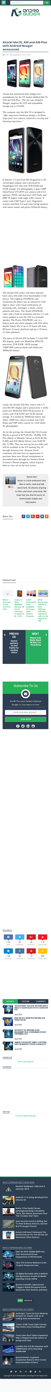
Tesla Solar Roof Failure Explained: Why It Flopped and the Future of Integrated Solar (32, 1338)
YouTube (25, 1001)
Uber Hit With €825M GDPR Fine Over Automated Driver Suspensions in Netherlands (30, 1254)
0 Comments (26, 55)
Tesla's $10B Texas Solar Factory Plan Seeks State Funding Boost (31, 1325)
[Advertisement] (25, 236)
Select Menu (3, 3)
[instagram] (26, 1372)
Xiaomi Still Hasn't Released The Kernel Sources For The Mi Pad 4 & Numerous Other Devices (32, 1234)
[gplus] (21, 1372)
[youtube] (35, 1372)
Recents (10, 1001)
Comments (41, 1001)
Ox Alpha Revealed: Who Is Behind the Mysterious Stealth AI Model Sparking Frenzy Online (31, 1276)
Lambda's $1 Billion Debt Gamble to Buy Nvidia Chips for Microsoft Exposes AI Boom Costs (31, 1043)
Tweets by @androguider (25, 1116)
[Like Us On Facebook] (18, 726)
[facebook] (11, 1372)
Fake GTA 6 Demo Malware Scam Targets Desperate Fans (31, 1263)
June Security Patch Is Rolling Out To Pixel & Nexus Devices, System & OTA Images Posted (31, 1223)
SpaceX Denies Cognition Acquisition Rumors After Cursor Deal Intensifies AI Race (31, 1360)
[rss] (40, 1372)
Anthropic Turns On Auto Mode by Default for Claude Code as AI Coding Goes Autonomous (32, 1316)
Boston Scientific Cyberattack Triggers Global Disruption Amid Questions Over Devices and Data (31, 1287)
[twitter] (16, 1372)
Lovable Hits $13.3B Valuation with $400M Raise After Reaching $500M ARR (32, 1349)
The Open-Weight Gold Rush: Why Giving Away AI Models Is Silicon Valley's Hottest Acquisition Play (31, 1008)
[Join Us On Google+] (28, 726)
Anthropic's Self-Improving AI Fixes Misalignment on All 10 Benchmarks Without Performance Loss (30, 1032)
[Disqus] (25, 822)
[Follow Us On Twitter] (23, 726)
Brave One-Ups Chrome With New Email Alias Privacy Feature (30, 1019)
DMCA (20, 1300)
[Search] (47, 3)
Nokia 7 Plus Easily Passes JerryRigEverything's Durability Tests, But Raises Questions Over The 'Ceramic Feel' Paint (31, 1212)
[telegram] (31, 1372)
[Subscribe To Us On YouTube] (33, 726)
